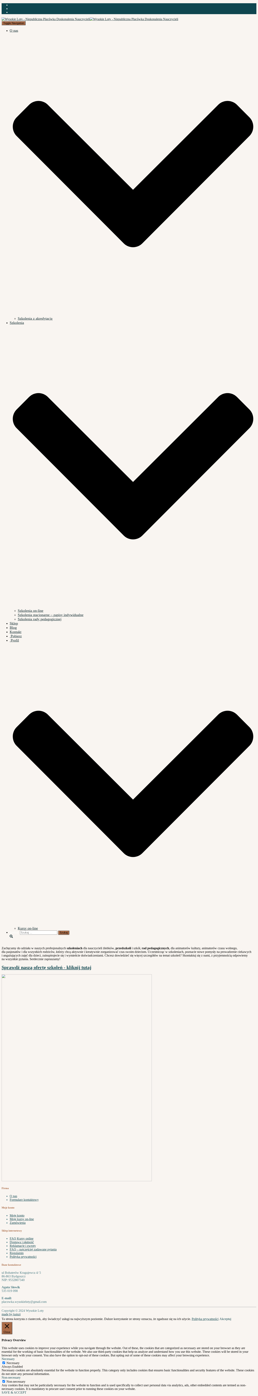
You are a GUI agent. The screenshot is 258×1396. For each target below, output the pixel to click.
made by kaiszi (11, 1314)
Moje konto (17, 1215)
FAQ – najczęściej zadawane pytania (33, 1249)
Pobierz (16, 636)
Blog (13, 628)
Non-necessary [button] (11, 1377)
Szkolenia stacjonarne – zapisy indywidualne (50, 615)
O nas (13, 1196)
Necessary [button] (8, 1359)
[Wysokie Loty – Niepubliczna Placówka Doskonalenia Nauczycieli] (90, 19)
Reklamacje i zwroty (23, 1245)
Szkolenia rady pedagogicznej (39, 619)
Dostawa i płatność (22, 1242)
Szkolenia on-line (30, 611)
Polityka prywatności (23, 1256)
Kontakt (15, 632)
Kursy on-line (28, 928)
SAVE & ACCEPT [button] (14, 1392)
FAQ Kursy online (21, 1238)
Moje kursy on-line (22, 1219)
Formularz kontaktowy (24, 1199)
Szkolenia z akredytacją (35, 318)
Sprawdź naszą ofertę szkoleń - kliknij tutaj (46, 967)
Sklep (14, 623)
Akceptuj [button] (225, 1319)
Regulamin (17, 1253)
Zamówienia (18, 1222)
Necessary (13, 1363)
